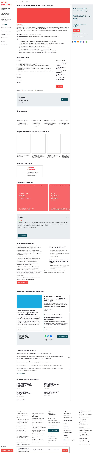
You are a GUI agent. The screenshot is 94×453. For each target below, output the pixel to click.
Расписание (59, 86)
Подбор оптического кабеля (23, 444)
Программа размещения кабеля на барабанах (38, 419)
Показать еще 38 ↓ (21, 399)
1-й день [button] (19, 60)
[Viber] (83, 42)
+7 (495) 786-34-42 (49, 338)
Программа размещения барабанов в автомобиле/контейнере (38, 415)
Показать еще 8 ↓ (21, 373)
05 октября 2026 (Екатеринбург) (60, 78)
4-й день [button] (19, 79)
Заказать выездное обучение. (80, 36)
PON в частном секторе (22, 413)
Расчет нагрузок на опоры (38, 433)
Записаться (76, 30)
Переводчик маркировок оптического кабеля (22, 437)
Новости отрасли (6, 27)
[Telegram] (81, 42)
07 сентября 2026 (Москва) (61, 64)
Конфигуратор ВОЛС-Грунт (38, 439)
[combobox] (83, 8)
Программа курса (40, 90)
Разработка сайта (83, 444)
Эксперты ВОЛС (5, 34)
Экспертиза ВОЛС (68, 417)
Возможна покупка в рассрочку (80, 33)
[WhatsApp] (86, 42)
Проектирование (52, 440)
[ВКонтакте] (75, 42)
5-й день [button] (19, 82)
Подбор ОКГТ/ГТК (21, 442)
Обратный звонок (63, 336)
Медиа (3, 41)
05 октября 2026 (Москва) (60, 75)
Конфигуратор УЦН (21, 434)
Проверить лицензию (22, 282)
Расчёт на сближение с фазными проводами (37, 423)
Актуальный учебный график (29, 90)
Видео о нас (51, 427)
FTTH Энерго (35, 442)
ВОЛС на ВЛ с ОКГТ (21, 426)
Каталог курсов (51, 418)
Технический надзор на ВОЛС (22, 416)
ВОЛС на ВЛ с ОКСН (22, 428)
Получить (64, 99)
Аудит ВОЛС (66, 415)
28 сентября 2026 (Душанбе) (61, 71)
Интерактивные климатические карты (22, 431)
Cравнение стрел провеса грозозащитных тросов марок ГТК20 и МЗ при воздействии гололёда (23, 421)
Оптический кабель (52, 438)
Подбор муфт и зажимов (22, 439)
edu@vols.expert (48, 340)
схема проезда (82, 421)
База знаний (4, 38)
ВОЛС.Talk (66, 428)
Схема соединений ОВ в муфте (38, 436)
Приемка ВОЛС (67, 413)
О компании (4, 44)
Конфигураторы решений (5, 9)
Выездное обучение (52, 425)
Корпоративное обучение (54, 422)
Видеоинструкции (68, 432)
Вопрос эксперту (6, 31)
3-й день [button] (19, 77)
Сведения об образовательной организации (6, 19)
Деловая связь (67, 430)
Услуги (3, 24)
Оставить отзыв (22, 235)
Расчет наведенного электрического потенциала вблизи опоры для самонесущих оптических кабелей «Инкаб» (39, 428)
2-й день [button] (19, 74)
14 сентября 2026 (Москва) (61, 68)
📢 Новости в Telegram (69, 440)
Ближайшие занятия (52, 420)
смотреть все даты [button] (60, 81)
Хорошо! (65, 450)
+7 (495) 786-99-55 (49, 339)
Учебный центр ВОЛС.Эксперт (5, 13)
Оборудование (51, 436)
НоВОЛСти (66, 437)
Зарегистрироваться (7, 450)
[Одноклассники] (78, 42)
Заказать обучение (53, 430)
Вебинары (66, 425)
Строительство (51, 442)
